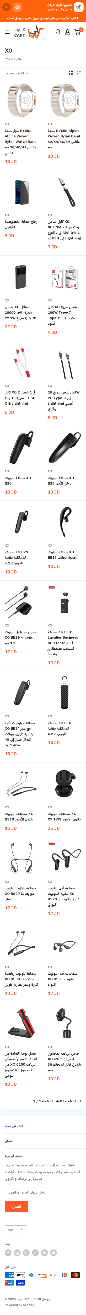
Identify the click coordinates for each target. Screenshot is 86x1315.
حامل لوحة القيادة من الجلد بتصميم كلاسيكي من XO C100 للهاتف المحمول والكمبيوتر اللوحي (21, 1064)
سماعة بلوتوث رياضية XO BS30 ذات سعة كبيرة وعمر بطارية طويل (21, 979)
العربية (11, 1229)
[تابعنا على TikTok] (35, 1252)
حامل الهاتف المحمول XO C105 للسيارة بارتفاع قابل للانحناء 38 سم (64, 1062)
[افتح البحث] (58, 31)
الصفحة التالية (66, 1101)
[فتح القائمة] (7, 32)
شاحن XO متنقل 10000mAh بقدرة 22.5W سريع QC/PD (20, 312)
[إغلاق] (6, 7)
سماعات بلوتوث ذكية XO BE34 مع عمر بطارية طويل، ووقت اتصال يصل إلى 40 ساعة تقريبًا (20, 734)
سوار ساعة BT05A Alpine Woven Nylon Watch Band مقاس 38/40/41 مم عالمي (21, 141)
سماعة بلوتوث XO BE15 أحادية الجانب (62, 554)
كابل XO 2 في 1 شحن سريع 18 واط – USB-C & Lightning (21, 398)
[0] (77, 32)
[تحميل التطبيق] (17, 7)
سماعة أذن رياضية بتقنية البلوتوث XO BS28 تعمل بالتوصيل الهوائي (63, 896)
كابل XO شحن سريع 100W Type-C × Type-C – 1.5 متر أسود (62, 315)
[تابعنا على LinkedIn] (44, 1252)
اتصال (16, 1206)
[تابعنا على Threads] (17, 1252)
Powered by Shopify (19, 1305)
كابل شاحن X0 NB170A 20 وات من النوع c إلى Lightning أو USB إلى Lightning (64, 230)
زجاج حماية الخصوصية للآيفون (21, 224)
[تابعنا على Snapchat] (53, 1252)
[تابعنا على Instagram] (26, 1252)
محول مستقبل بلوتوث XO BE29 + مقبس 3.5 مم (21, 637)
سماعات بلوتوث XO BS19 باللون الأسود (19, 816)
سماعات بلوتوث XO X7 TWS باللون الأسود (64, 816)
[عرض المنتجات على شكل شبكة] (71, 73)
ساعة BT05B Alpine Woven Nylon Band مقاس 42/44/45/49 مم (64, 139)
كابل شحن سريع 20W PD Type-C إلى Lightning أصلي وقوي (64, 401)
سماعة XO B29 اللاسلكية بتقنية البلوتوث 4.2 (16, 557)
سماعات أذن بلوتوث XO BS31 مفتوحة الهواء (62, 979)
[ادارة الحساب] (67, 31)
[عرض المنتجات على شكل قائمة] (79, 73)
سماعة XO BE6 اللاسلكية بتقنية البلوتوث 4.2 (59, 728)
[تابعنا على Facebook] (8, 1252)
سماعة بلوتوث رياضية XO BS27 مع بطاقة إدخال (20, 894)
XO (7, 124)
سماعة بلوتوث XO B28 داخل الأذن (61, 480)
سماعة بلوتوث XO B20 (18, 480)
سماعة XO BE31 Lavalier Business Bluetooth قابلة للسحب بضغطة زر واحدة (63, 643)
